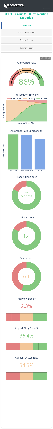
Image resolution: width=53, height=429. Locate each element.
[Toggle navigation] (46, 6)
